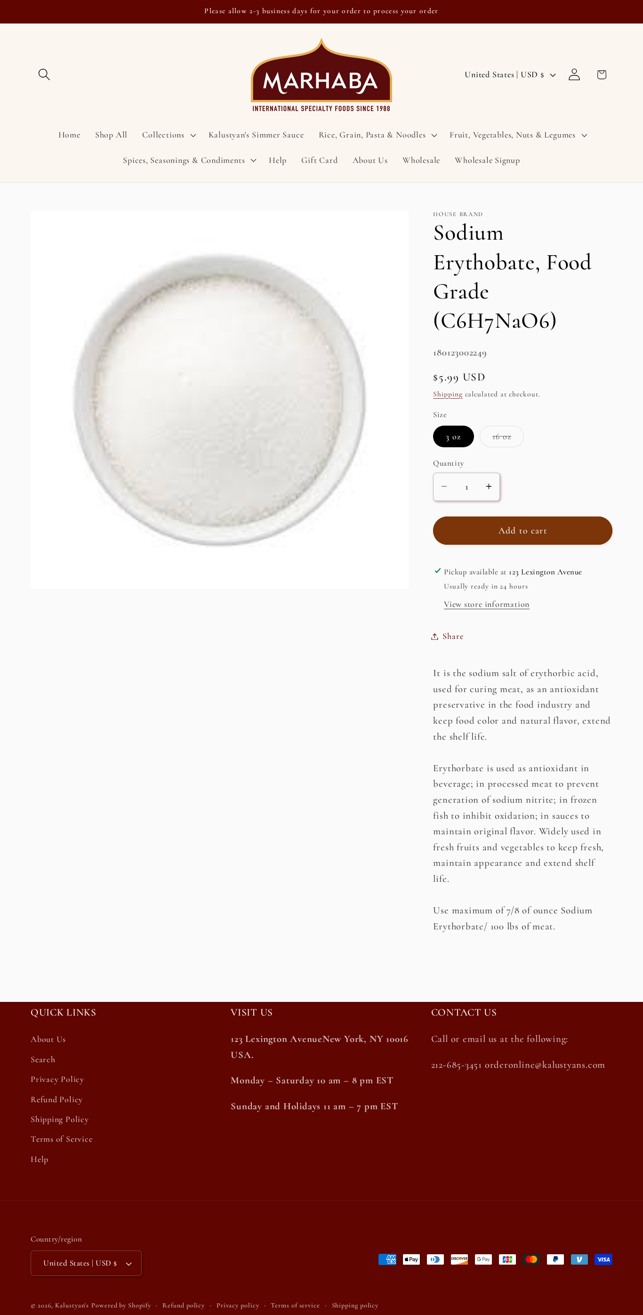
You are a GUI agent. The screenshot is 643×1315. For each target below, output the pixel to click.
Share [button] (452, 636)
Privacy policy (238, 1305)
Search (43, 1059)
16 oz (508, 439)
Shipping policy (355, 1305)
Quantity (448, 463)
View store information (487, 603)
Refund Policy (57, 1099)
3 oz (453, 436)
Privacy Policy (57, 1079)
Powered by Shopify (121, 1305)
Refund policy (183, 1305)
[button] (44, 74)
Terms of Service (61, 1139)
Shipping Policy (60, 1119)
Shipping (447, 393)
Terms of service (295, 1305)
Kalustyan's (72, 1305)
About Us (48, 1039)
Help (39, 1159)
